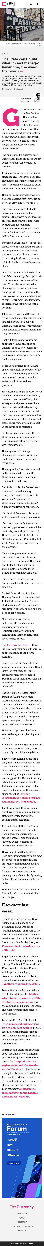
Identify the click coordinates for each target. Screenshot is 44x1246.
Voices (4, 53)
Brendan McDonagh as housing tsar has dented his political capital (21, 798)
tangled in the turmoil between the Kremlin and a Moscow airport (20, 1092)
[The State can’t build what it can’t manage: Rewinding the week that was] (22, 24)
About (22, 1218)
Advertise (22, 1214)
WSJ (11, 3)
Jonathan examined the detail (20, 984)
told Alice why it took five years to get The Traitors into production (21, 998)
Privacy (22, 1230)
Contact (22, 1222)
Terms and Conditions (22, 1226)
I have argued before (18, 645)
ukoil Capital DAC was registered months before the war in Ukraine (20, 1065)
